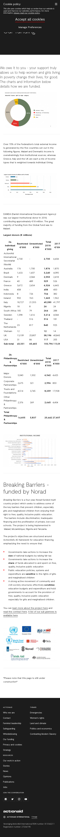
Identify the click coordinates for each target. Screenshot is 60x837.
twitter (12, 799)
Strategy (7, 750)
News (5, 771)
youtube (25, 799)
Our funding (8, 739)
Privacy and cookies (12, 744)
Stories (6, 766)
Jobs (5, 787)
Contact (6, 718)
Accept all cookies (30, 19)
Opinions (7, 776)
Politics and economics (41, 728)
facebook (5, 799)
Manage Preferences (30, 27)
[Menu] (55, 3)
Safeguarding (9, 728)
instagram (19, 799)
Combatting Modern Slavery (43, 734)
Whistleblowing (10, 734)
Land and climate (38, 723)
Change (34, 817)
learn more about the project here (30, 608)
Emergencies (36, 712)
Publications (8, 782)
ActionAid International (13, 811)
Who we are (9, 712)
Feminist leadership (12, 723)
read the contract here (15, 611)
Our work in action (11, 760)
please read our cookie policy (27, 13)
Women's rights (37, 718)
